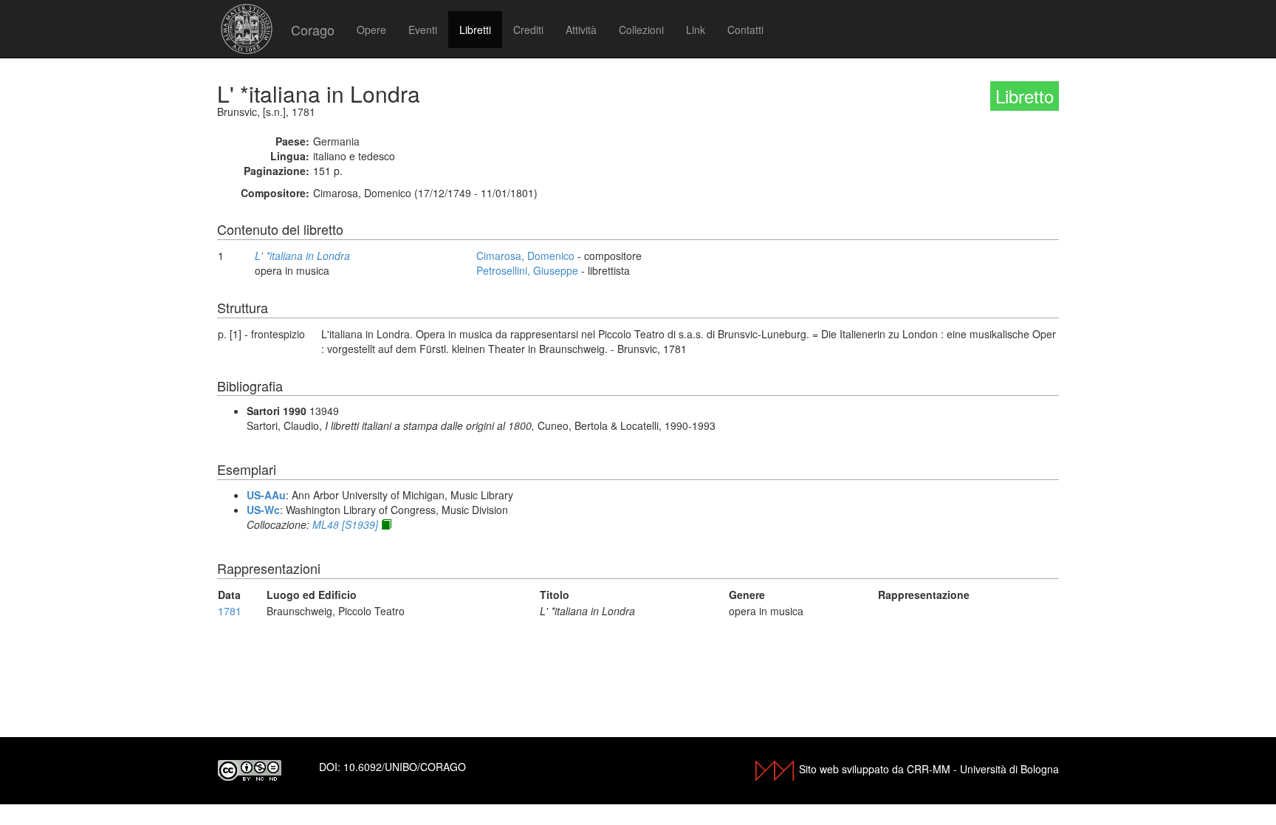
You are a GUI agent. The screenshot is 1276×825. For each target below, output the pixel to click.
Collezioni (641, 29)
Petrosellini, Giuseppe (527, 270)
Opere (371, 29)
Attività (581, 29)
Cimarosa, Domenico (525, 255)
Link (695, 29)
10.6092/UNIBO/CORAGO (404, 766)
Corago (313, 29)
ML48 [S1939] (345, 524)
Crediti (528, 29)
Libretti (475, 29)
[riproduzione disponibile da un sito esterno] (386, 524)
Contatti (745, 29)
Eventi (422, 29)
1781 (229, 610)
